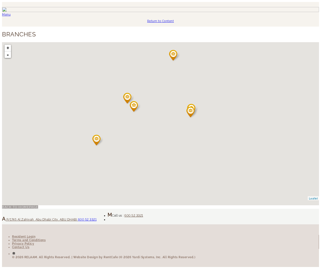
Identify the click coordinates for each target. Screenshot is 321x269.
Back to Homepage (20, 207)
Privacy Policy (23, 243)
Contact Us (20, 247)
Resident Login (23, 236)
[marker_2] (191, 112)
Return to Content (160, 21)
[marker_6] (174, 56)
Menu (6, 14)
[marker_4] (97, 140)
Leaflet (313, 198)
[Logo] (160, 11)
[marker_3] (135, 107)
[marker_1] (128, 99)
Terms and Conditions (29, 240)
